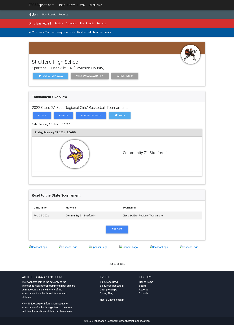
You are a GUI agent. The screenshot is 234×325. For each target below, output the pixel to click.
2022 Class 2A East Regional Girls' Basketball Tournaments (70, 32)
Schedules (72, 23)
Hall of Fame (95, 5)
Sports (71, 5)
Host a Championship (112, 299)
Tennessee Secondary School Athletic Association (122, 320)
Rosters (59, 23)
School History (125, 76)
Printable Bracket (91, 115)
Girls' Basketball (40, 23)
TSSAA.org (34, 303)
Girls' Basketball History (89, 76)
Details (42, 115)
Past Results (49, 14)
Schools (143, 293)
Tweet (121, 115)
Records (63, 14)
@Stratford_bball (52, 76)
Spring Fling (106, 293)
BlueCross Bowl (109, 281)
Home (61, 5)
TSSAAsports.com (41, 5)
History (81, 5)
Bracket (63, 115)
